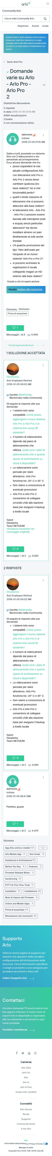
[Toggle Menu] (48, 3)
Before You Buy (13, 867)
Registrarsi (23, 26)
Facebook (16, 1053)
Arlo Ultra (26, 1068)
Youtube (29, 1053)
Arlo (26, 1077)
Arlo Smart (35, 854)
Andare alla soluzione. (30, 289)
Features (33, 867)
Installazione (31, 891)
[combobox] (26, 19)
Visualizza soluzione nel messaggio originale (20, 530)
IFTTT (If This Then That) (17, 885)
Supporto (26, 1119)
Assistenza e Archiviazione (18, 860)
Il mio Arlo (26, 1129)
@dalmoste (24, 394)
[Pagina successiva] (45, 848)
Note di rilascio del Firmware (19, 897)
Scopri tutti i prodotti (26, 1092)
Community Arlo (11, 11)
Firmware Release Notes (17, 873)
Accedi (35, 26)
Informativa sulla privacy (14, 1143)
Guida (45, 26)
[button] (43, 135)
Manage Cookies (26, 1148)
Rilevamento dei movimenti (19, 916)
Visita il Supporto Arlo (14, 978)
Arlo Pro (26, 1073)
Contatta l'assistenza (14, 1030)
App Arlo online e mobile (17, 848)
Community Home (26, 1124)
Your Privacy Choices (34, 1144)
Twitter (23, 1053)
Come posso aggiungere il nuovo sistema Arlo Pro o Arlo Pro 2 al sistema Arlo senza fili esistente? (29, 423)
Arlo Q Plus (26, 1087)
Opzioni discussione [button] (43, 85)
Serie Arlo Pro (14, 62)
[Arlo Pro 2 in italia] (38, 345)
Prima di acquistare (17, 314)
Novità (26, 1114)
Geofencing (11, 879)
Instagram (35, 1053)
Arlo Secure (26, 1109)
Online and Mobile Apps (17, 904)
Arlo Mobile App (13, 854)
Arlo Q (26, 1082)
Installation (10, 891)
